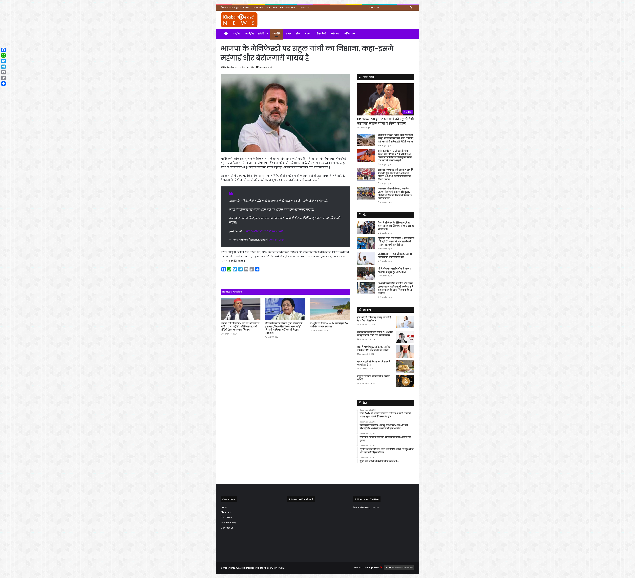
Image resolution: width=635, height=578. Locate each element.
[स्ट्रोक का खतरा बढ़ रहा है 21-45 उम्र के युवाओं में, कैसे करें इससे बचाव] (405, 337)
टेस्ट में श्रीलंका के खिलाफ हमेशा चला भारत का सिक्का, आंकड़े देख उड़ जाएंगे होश (396, 226)
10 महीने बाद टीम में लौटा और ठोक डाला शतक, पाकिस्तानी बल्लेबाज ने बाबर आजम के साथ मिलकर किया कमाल (395, 288)
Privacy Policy (287, 7)
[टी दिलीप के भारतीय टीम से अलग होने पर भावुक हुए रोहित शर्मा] (366, 273)
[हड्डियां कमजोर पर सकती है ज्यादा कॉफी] (405, 381)
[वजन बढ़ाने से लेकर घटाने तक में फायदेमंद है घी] (405, 366)
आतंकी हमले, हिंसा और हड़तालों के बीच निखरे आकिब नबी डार (395, 255)
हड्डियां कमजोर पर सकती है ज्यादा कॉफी (373, 378)
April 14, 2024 (277, 239)
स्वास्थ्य (308, 33)
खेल (298, 33)
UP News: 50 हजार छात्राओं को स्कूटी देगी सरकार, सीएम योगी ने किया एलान (385, 121)
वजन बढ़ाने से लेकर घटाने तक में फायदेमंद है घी (373, 363)
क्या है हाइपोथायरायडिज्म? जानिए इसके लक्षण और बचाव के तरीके (373, 348)
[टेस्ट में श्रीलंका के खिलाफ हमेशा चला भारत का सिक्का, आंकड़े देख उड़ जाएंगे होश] (366, 227)
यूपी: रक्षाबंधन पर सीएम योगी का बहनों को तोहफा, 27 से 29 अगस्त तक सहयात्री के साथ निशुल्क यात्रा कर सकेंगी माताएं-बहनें (395, 155)
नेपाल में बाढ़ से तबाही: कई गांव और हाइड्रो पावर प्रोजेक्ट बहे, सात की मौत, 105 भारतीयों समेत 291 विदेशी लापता (396, 138)
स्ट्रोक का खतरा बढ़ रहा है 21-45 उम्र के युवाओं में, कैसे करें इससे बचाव (375, 334)
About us (258, 7)
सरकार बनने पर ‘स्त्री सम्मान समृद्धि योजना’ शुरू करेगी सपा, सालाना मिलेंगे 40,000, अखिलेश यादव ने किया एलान (395, 174)
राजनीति (276, 33)
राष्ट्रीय (236, 33)
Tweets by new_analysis (366, 507)
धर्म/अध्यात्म (349, 33)
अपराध (288, 33)
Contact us (304, 7)
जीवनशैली (321, 33)
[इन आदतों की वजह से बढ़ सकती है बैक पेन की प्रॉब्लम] (405, 322)
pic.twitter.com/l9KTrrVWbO (265, 231)
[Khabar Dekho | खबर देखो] (239, 19)
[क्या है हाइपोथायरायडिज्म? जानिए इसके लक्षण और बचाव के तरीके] (405, 351)
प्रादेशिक (262, 33)
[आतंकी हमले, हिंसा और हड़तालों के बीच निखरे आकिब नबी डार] (366, 258)
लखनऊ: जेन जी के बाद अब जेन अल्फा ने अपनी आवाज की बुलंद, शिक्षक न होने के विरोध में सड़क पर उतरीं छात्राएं (395, 193)
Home (224, 507)
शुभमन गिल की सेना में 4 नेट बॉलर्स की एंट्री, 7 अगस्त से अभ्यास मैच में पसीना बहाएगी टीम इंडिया (396, 241)
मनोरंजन (335, 33)
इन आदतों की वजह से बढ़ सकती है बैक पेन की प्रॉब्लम (374, 319)
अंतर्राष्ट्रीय (249, 33)
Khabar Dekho (230, 67)
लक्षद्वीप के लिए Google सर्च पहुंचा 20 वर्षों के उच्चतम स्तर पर (329, 325)
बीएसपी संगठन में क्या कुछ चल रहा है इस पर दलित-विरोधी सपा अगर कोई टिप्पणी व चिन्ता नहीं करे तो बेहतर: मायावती (283, 328)
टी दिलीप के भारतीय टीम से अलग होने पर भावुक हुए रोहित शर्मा (394, 270)
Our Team (271, 7)
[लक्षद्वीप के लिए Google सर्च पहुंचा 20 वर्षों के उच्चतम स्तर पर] (330, 309)
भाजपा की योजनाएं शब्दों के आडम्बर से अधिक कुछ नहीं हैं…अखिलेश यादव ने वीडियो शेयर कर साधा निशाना (240, 326)
